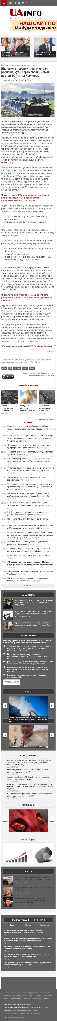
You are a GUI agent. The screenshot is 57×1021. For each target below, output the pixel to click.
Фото (28, 692)
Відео (6, 998)
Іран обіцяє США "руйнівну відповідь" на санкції (28, 519)
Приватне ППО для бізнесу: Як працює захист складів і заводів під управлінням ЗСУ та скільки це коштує (33, 614)
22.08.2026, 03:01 (13, 798)
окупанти (17, 368)
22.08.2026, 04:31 (13, 774)
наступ (25, 368)
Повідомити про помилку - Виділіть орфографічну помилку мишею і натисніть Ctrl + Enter (26, 360)
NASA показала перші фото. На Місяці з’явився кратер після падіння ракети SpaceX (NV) (29, 795)
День (12, 925)
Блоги (28, 871)
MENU (4, 3)
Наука (13, 996)
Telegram (48, 346)
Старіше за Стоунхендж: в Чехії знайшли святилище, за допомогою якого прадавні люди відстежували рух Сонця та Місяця (30, 438)
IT (33, 996)
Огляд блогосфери (15, 998)
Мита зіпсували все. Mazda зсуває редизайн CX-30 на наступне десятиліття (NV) (27, 771)
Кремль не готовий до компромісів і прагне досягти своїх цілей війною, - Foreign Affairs (33, 624)
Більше (27, 585)
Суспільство (33, 993)
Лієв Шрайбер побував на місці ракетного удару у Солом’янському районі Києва (27, 748)
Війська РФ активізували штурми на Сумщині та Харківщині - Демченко (44, 411)
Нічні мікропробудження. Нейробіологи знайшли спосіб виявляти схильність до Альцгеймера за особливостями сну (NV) (30, 786)
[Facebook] (14, 3)
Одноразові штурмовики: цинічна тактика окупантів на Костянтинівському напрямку (32, 878)
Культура (7, 996)
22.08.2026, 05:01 (13, 767)
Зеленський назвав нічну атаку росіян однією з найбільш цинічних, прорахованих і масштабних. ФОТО (25, 719)
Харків (32, 368)
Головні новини (16, 993)
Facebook (38, 346)
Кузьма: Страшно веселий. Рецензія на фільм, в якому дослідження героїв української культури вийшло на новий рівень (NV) (29, 762)
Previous (2, 48)
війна (4, 368)
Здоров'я (39, 996)
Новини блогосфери (29, 65)
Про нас (6, 1013)
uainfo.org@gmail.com (34, 1013)
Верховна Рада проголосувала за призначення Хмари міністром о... (14, 54)
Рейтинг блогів (36, 998)
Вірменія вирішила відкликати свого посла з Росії (28, 555)
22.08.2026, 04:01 (13, 781)
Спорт (45, 996)
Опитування (28, 635)
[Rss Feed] (10, 3)
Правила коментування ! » (45, 420)
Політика (25, 993)
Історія (19, 996)
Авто (30, 996)
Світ (48, 993)
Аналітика (28, 595)
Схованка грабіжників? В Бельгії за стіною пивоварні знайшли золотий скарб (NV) (28, 778)
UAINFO (50, 351)
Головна (6, 993)
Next (54, 48)
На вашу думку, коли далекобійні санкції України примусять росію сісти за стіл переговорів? (27, 641)
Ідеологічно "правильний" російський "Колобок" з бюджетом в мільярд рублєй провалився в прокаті (32, 900)
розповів (5, 157)
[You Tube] (22, 3)
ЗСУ (9, 368)
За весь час (45, 925)
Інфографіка (28, 839)
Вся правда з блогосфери (11, 65)
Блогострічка (28, 755)
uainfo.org (28, 1007)
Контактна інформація (18, 1013)
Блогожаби (28, 805)
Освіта (25, 996)
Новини (27, 422)
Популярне (39, 920)
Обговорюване (20, 920)
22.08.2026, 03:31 (13, 791)
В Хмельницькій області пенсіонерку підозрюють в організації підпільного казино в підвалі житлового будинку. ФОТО (29, 486)
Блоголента (26, 998)
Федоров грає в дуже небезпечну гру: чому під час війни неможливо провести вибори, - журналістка (34, 602)
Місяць (28, 925)
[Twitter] (18, 3)
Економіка (42, 993)
